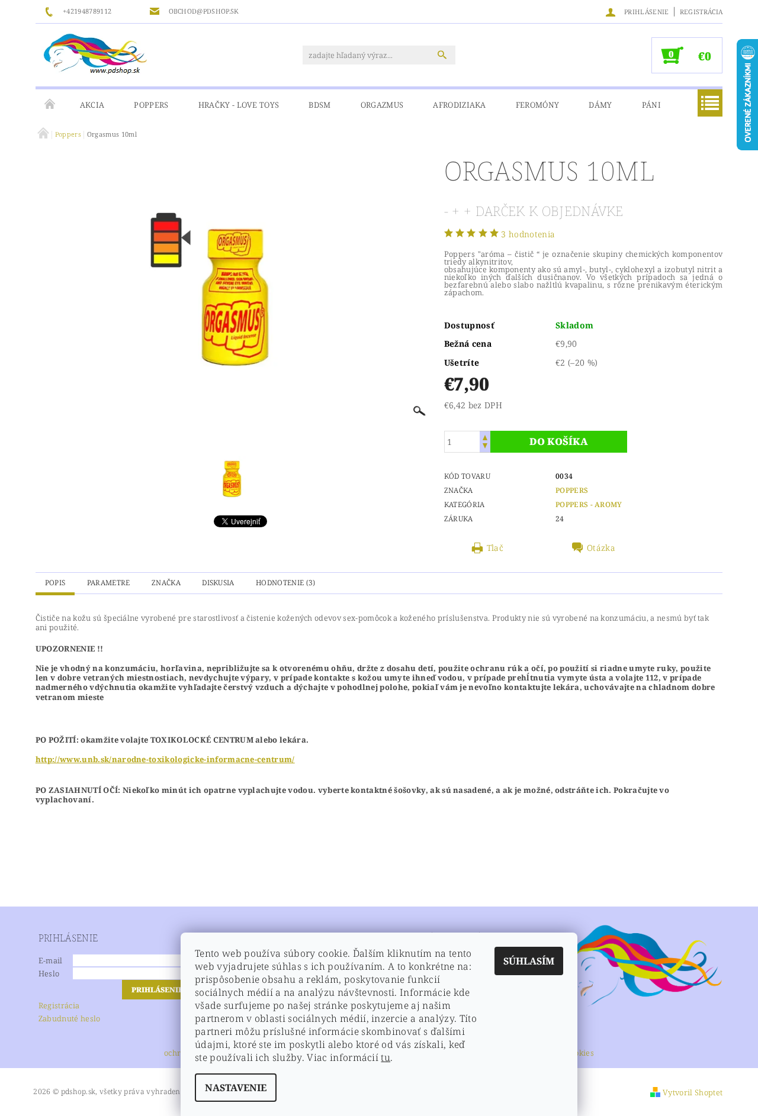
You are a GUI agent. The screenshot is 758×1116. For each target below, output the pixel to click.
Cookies (580, 1053)
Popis (55, 583)
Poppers (151, 104)
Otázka (601, 548)
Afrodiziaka (459, 104)
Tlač (495, 548)
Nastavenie (235, 1087)
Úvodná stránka (50, 104)
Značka (166, 583)
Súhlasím (528, 960)
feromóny (538, 104)
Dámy (600, 104)
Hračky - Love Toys (239, 104)
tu (385, 1057)
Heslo (49, 973)
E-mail (50, 960)
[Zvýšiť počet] (485, 436)
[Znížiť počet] (485, 447)
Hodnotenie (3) (285, 583)
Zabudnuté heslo (69, 1018)
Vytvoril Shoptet (692, 1092)
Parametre (108, 583)
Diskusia (218, 583)
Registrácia (701, 11)
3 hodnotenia (528, 234)
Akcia (92, 104)
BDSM (319, 104)
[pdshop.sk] (95, 53)
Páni (651, 104)
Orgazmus (382, 104)
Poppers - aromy (588, 504)
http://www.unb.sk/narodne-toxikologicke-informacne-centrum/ (165, 759)
